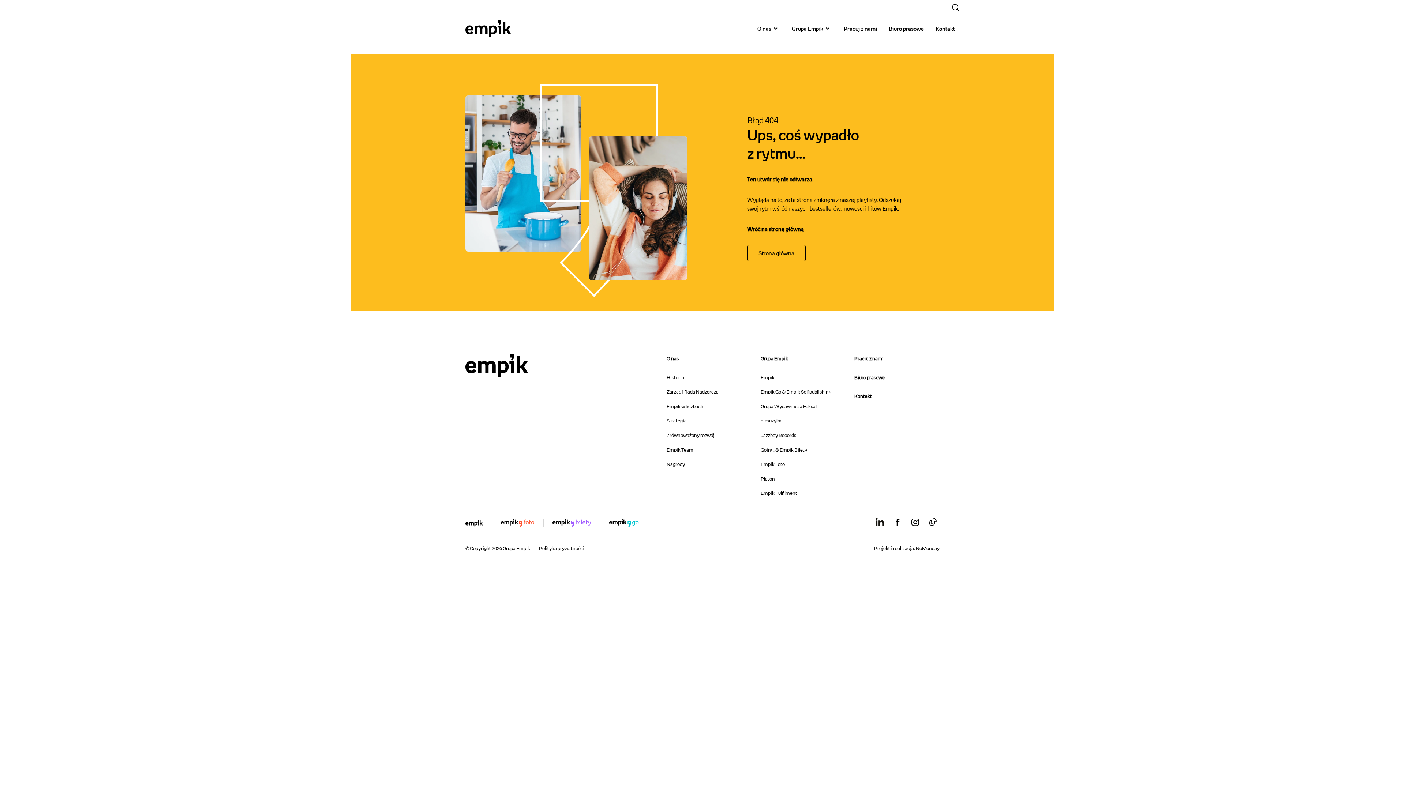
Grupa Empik (807, 28)
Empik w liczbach (685, 406)
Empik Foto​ (773, 464)
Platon (768, 478)
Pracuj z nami (860, 28)
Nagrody (676, 464)
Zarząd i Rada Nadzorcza (693, 391)
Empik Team (680, 449)
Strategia (677, 420)
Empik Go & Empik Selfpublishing (796, 391)
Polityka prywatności (561, 548)
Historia (675, 377)
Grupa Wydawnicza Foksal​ (789, 406)
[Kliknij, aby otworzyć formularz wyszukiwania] (955, 7)
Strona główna (776, 253)
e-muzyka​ (771, 420)
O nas (764, 28)
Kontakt (945, 28)
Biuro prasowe (906, 28)
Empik (768, 377)
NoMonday (928, 548)
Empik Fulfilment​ (779, 493)
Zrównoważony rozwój (691, 435)
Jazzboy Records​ (778, 435)
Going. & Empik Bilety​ (784, 449)
